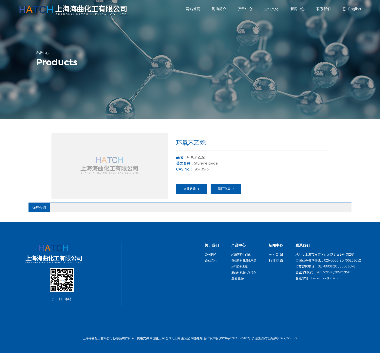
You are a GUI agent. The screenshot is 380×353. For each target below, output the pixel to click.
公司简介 (211, 254)
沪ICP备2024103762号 (235, 338)
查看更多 (237, 278)
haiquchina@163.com (326, 278)
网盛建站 (197, 338)
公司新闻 (276, 254)
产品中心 (245, 9)
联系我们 (323, 9)
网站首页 (193, 9)
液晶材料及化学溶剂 (243, 272)
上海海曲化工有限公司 (97, 338)
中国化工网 (157, 338)
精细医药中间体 (241, 254)
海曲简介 (219, 9)
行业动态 (276, 260)
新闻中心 (297, 9)
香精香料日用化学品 (243, 260)
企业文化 (271, 9)
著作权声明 (210, 338)
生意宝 (185, 338)
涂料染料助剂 (239, 266)
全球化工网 (172, 338)
